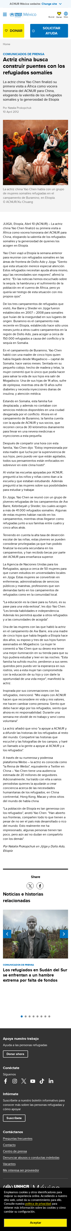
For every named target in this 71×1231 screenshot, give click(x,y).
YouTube (32, 1081)
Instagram (14, 1081)
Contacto (9, 1145)
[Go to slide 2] (27, 1017)
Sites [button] (66, 16)
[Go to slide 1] (23, 1017)
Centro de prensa (15, 1151)
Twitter (23, 1081)
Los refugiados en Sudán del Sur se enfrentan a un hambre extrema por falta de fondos (35, 975)
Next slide (64, 934)
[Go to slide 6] (42, 1017)
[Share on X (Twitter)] (30, 885)
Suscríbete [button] (14, 1118)
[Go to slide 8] (50, 1017)
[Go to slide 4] (34, 1017)
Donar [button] (59, 17)
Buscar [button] (51, 16)
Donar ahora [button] (15, 1054)
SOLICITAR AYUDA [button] (51, 31)
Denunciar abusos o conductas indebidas (31, 1157)
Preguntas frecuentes (17, 1138)
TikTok (41, 1081)
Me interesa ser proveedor (21, 1170)
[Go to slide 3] (31, 1017)
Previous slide (7, 934)
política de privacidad (38, 1204)
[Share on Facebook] (39, 885)
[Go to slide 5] (38, 1017)
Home (6, 44)
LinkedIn (50, 1081)
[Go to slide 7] (46, 1017)
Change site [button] (49, 4)
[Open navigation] (5, 14)
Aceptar (35, 1222)
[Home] (23, 15)
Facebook (5, 1081)
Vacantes (9, 1164)
